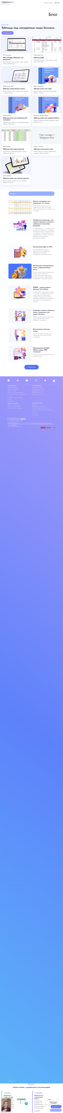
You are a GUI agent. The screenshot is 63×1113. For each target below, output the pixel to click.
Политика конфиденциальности (40, 408)
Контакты (34, 413)
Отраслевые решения (38, 394)
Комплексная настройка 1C (15, 397)
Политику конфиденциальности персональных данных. (42, 423)
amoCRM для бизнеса (38, 391)
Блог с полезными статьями (15, 408)
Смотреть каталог (7, 33)
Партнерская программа (38, 406)
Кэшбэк (10, 399)
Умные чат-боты (12, 391)
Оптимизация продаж (38, 387)
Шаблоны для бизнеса (14, 405)
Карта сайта (35, 415)
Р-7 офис (10, 396)
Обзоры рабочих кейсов (14, 407)
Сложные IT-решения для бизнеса (17, 394)
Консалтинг (11, 401)
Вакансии (34, 405)
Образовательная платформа (15, 392)
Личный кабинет (48, 3)
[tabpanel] (31, 287)
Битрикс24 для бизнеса (38, 389)
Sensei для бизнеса (37, 392)
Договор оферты (11, 1081)
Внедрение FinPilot (13, 389)
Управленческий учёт (13, 387)
